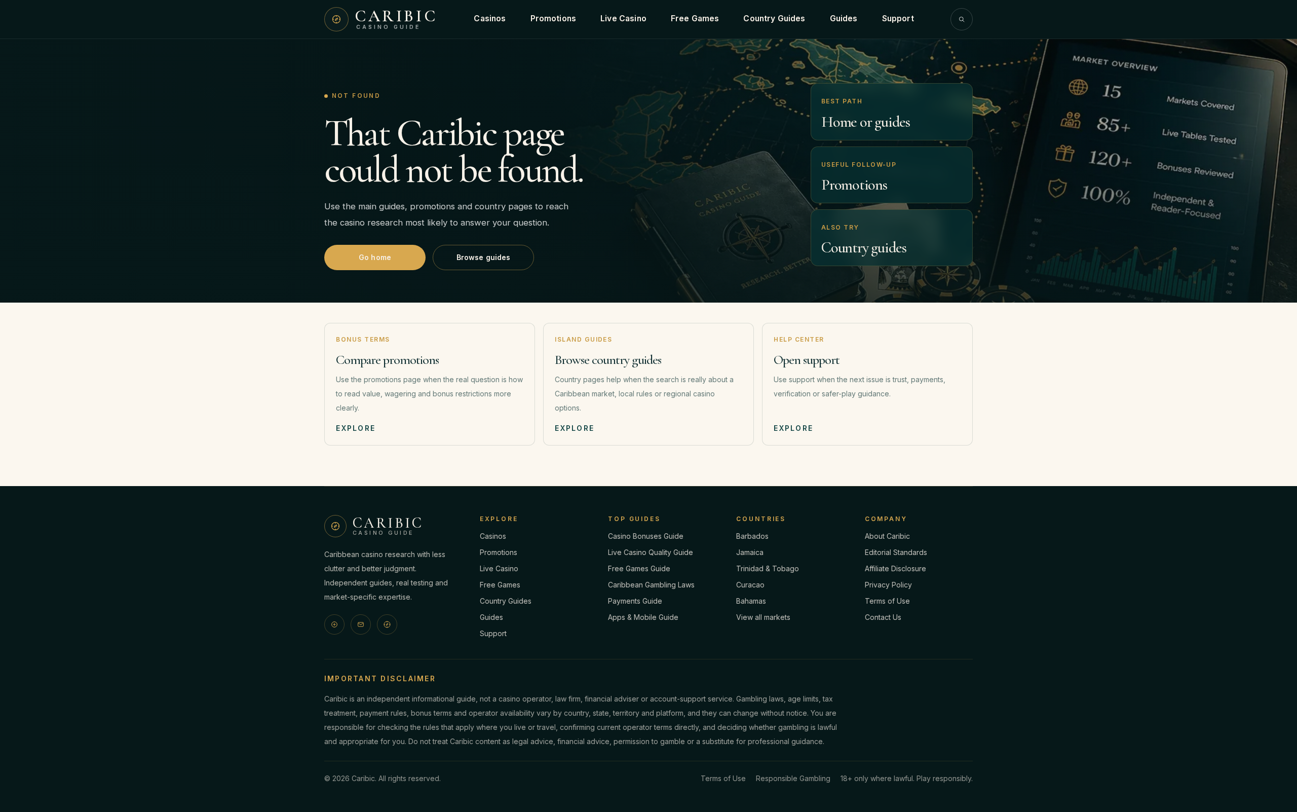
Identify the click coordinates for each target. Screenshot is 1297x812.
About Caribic (887, 536)
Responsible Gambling (793, 778)
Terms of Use (887, 601)
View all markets (763, 617)
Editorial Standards (896, 552)
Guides (844, 18)
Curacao (750, 584)
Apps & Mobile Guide (643, 617)
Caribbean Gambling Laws (651, 584)
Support (898, 18)
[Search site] (961, 19)
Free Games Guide (639, 568)
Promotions (553, 18)
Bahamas (751, 601)
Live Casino (623, 18)
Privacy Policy (888, 584)
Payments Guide (635, 601)
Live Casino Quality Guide (650, 552)
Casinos (490, 18)
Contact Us (883, 617)
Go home (375, 257)
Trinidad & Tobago (767, 568)
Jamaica (750, 552)
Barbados (752, 536)
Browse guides (483, 257)
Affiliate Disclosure (895, 568)
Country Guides (774, 18)
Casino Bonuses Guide (645, 536)
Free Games (695, 18)
